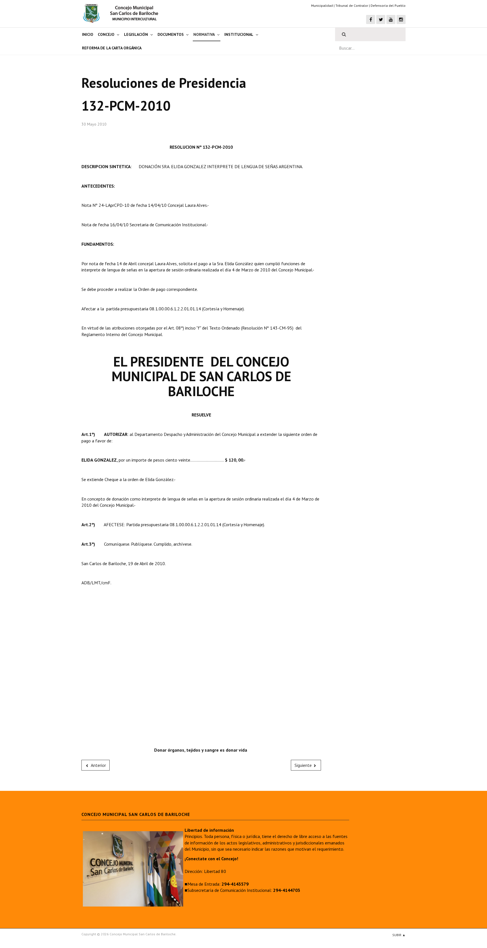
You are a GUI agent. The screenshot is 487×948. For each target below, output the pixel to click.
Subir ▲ (399, 935)
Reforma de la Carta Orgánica (111, 48)
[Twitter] (380, 19)
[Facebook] (370, 19)
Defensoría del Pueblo (388, 5)
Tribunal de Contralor (351, 5)
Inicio (87, 34)
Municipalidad (322, 5)
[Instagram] (401, 19)
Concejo (106, 34)
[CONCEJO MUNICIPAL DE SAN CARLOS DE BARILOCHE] (122, 13)
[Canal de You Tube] (390, 19)
